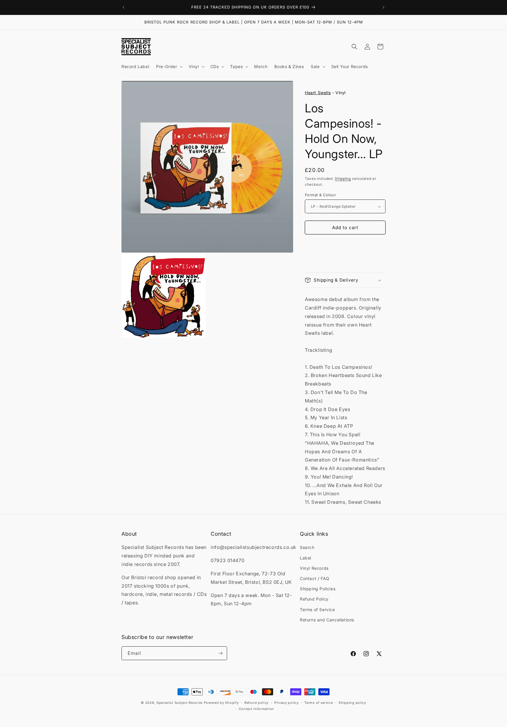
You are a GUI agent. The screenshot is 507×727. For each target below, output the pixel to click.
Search (307, 547)
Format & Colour (320, 194)
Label (305, 557)
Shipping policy (352, 703)
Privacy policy (286, 703)
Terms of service (318, 703)
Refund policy (256, 703)
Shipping (343, 178)
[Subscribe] (220, 653)
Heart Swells (318, 92)
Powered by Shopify (221, 703)
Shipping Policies (317, 588)
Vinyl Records (314, 568)
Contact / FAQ (314, 578)
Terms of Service (317, 609)
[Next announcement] (383, 7)
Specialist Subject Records (179, 703)
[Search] (354, 46)
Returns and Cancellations (327, 619)
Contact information (256, 709)
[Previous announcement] (123, 7)
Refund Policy (314, 598)
